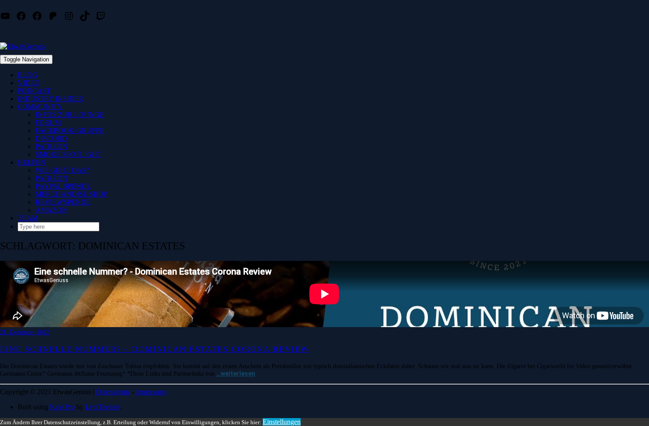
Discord (51, 138)
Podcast (34, 90)
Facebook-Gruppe (69, 130)
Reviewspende (63, 202)
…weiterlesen (235, 373)
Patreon (51, 146)
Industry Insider (50, 98)
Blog (28, 75)
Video (29, 83)
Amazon (51, 210)
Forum (48, 122)
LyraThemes (102, 407)
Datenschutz (113, 392)
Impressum (151, 392)
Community (40, 106)
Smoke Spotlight (68, 154)
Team (28, 218)
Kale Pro (62, 407)
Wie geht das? (62, 170)
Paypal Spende (63, 186)
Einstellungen (282, 422)
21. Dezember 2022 (24, 332)
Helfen (31, 162)
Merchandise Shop (71, 194)
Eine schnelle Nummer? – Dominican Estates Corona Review (154, 349)
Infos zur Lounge (69, 114)
